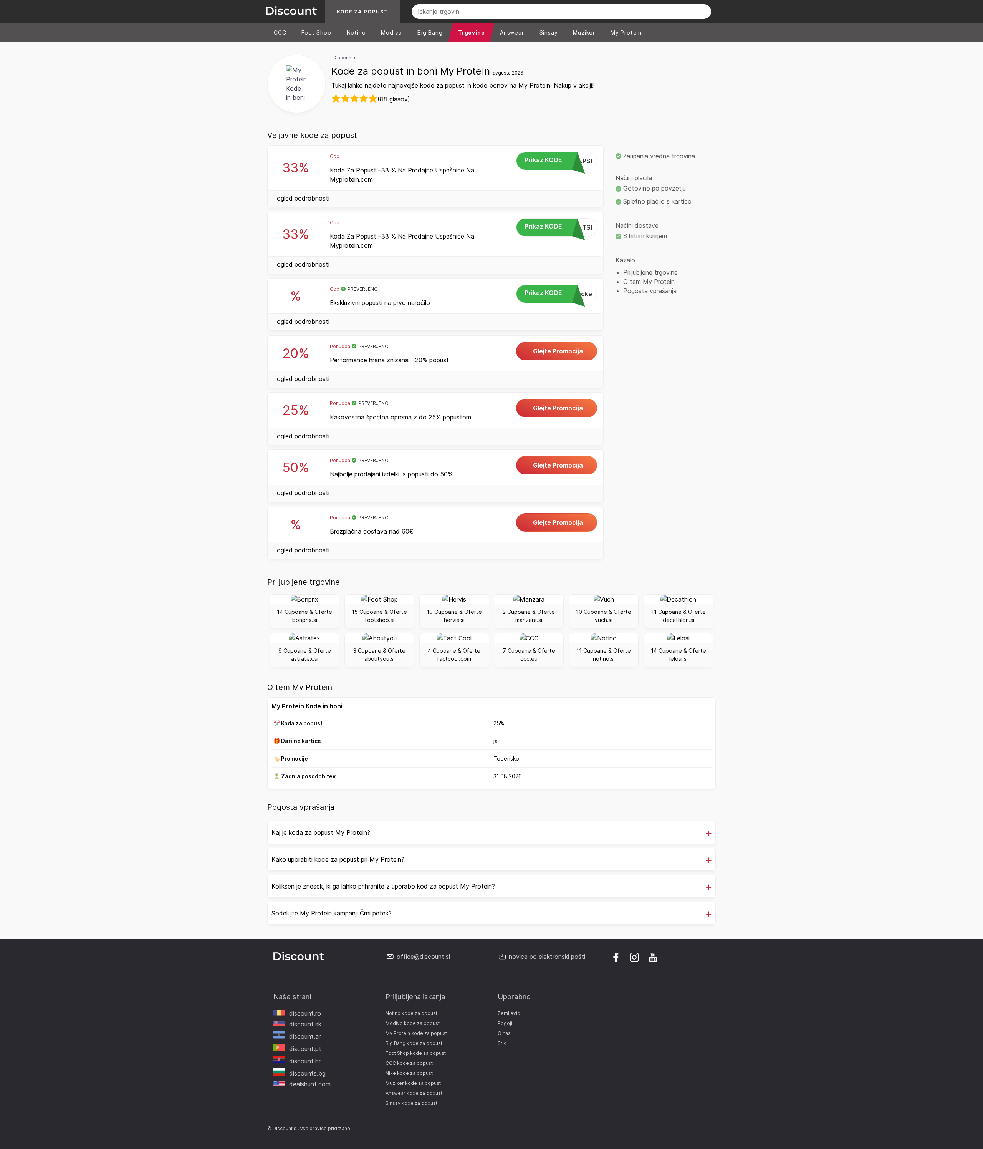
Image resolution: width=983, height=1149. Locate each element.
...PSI (558, 160)
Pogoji (505, 1023)
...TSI (558, 226)
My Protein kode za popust (416, 1033)
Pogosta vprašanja (650, 291)
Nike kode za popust (409, 1073)
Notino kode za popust (411, 1013)
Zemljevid (509, 1013)
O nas (504, 1033)
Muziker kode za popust (413, 1083)
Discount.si (345, 57)
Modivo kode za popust (413, 1023)
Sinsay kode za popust (411, 1103)
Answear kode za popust (414, 1093)
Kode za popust (362, 11)
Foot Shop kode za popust (416, 1053)
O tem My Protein (649, 281)
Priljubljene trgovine (650, 272)
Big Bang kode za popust (414, 1043)
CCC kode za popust (409, 1063)
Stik (502, 1043)
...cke (558, 293)
